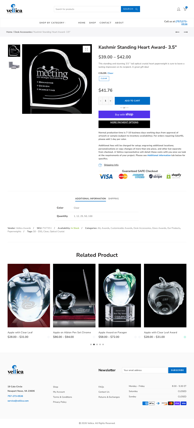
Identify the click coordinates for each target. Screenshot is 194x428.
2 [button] (94, 344)
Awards (105, 228)
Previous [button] (30, 79)
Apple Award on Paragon (113, 332)
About (119, 22)
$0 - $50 (37, 231)
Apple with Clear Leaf (20, 332)
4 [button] (100, 344)
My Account (59, 391)
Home (81, 22)
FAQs (101, 386)
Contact (105, 22)
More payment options (124, 122)
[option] (57, 79)
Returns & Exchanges (109, 396)
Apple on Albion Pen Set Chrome (72, 332)
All (99, 228)
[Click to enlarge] (86, 49)
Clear (104, 78)
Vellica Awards (23, 228)
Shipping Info (111, 165)
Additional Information (90, 198)
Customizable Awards (121, 228)
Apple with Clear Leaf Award (160, 332)
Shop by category (51, 22)
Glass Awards (159, 228)
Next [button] (84, 79)
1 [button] (91, 344)
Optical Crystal (57, 231)
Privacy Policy (59, 401)
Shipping (113, 198)
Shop (92, 22)
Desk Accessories (23, 31)
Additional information (159, 155)
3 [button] (97, 344)
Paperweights (14, 231)
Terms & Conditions (62, 396)
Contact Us (104, 391)
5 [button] (103, 344)
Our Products (173, 228)
